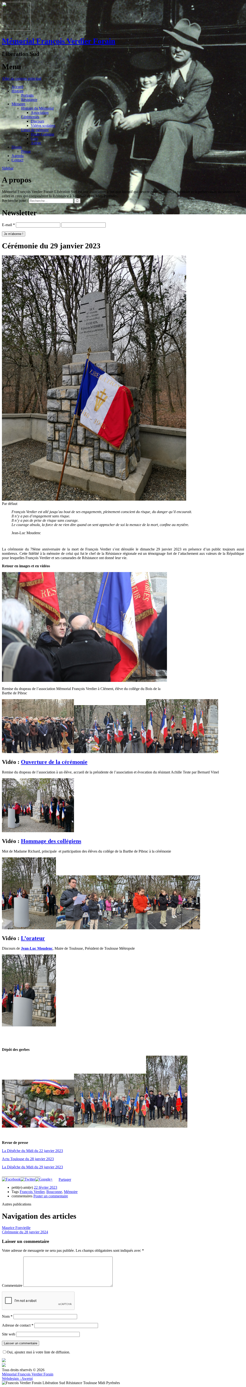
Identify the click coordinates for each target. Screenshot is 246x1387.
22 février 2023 (45, 1187)
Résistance (29, 100)
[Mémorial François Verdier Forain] (16, 29)
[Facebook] (11, 1179)
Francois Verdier (32, 1192)
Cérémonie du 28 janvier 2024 (25, 1232)
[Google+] (44, 1179)
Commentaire (12, 1285)
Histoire (18, 91)
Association (40, 113)
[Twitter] (28, 1179)
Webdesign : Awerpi (17, 1378)
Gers (34, 138)
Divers (17, 147)
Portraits (27, 95)
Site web (8, 1334)
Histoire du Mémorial (37, 108)
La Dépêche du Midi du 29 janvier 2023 (32, 1167)
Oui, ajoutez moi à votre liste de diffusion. (38, 1352)
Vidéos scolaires (43, 125)
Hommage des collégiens (51, 841)
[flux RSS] (4, 1366)
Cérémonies (30, 117)
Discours (37, 121)
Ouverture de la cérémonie (54, 762)
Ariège (36, 143)
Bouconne (54, 1192)
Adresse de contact (17, 1325)
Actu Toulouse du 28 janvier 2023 (28, 1159)
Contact (17, 160)
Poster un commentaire (50, 1196)
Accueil (17, 87)
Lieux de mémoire (35, 130)
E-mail (8, 225)
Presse (26, 151)
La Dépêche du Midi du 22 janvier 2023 (32, 1151)
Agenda (18, 156)
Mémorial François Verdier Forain (58, 41)
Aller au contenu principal (21, 78)
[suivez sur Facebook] (4, 1361)
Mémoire (18, 104)
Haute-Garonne (42, 134)
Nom (7, 1316)
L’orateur (33, 938)
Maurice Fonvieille (16, 1228)
